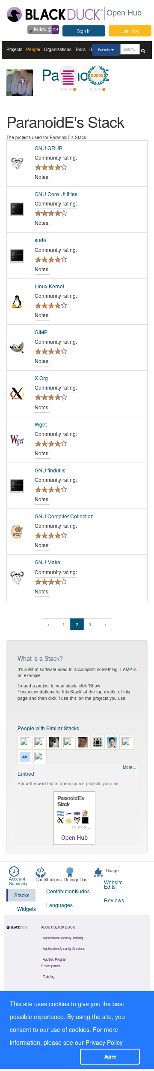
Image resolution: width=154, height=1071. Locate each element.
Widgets (26, 908)
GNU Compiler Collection (64, 516)
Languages (55, 904)
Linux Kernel (49, 286)
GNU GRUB (48, 147)
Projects (14, 49)
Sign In (84, 31)
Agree (110, 1056)
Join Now (130, 31)
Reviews (113, 900)
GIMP (41, 332)
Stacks (22, 895)
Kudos (82, 891)
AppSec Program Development (54, 962)
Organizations (57, 49)
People (33, 49)
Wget (41, 424)
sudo (40, 239)
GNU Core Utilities (56, 193)
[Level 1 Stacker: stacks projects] (68, 75)
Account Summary (18, 881)
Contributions (55, 891)
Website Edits (113, 884)
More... (129, 767)
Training (48, 976)
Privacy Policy (104, 1042)
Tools (80, 49)
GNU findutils (50, 470)
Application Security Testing (63, 937)
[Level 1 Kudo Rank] (97, 75)
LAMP (126, 669)
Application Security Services (64, 948)
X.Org (41, 377)
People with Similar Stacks (48, 728)
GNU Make (47, 562)
